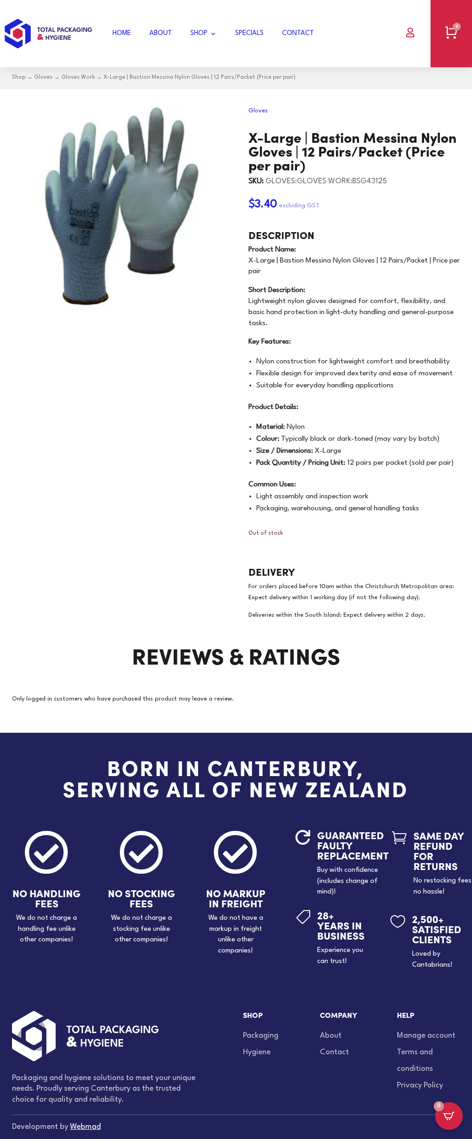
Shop (198, 33)
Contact (298, 33)
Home (121, 33)
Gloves (43, 77)
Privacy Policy (420, 1085)
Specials (249, 33)
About (160, 33)
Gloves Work (78, 77)
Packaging (260, 1036)
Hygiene (257, 1052)
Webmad (85, 1127)
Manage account (426, 1036)
